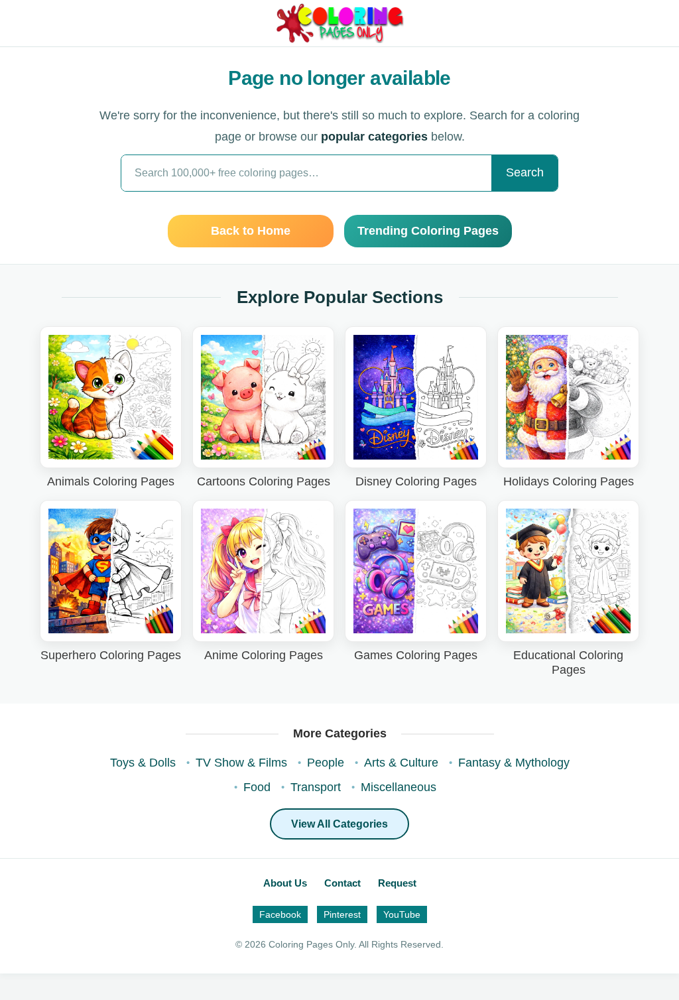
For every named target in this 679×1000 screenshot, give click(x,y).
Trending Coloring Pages (428, 230)
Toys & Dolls (143, 762)
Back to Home (250, 230)
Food (257, 787)
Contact (342, 883)
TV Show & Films (241, 762)
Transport (315, 787)
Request (397, 883)
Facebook (280, 914)
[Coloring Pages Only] (339, 23)
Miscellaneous (398, 787)
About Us (285, 883)
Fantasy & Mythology (514, 762)
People (325, 762)
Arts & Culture (401, 762)
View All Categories (339, 824)
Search (525, 172)
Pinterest (342, 914)
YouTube (401, 914)
